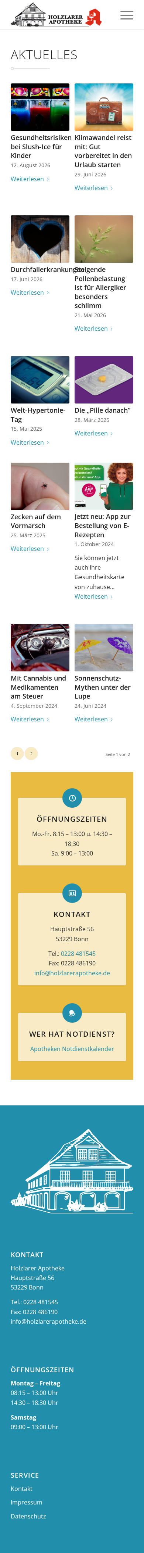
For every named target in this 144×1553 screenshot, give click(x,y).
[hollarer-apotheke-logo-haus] (60, 14)
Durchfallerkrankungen (47, 269)
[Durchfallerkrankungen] (40, 239)
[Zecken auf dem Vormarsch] (40, 486)
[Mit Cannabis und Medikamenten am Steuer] (40, 647)
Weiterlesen (27, 179)
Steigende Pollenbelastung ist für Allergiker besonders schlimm (100, 287)
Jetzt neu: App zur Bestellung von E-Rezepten (103, 525)
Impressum (26, 1502)
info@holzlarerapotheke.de (72, 973)
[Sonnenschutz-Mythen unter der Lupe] (104, 647)
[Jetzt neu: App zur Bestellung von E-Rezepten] (104, 486)
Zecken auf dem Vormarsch (36, 521)
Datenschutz (28, 1516)
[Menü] (123, 14)
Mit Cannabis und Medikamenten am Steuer (38, 687)
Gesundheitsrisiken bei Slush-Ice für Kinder (41, 146)
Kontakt (21, 1489)
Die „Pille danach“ (102, 410)
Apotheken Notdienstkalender (72, 1049)
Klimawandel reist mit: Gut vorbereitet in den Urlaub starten (103, 151)
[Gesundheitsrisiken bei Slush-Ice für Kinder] (40, 107)
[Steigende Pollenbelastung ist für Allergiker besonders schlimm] (104, 239)
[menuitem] (123, 14)
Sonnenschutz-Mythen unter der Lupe (103, 687)
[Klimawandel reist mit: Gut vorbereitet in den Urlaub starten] (104, 107)
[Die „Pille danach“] (104, 380)
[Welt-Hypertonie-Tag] (40, 380)
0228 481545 (78, 954)
